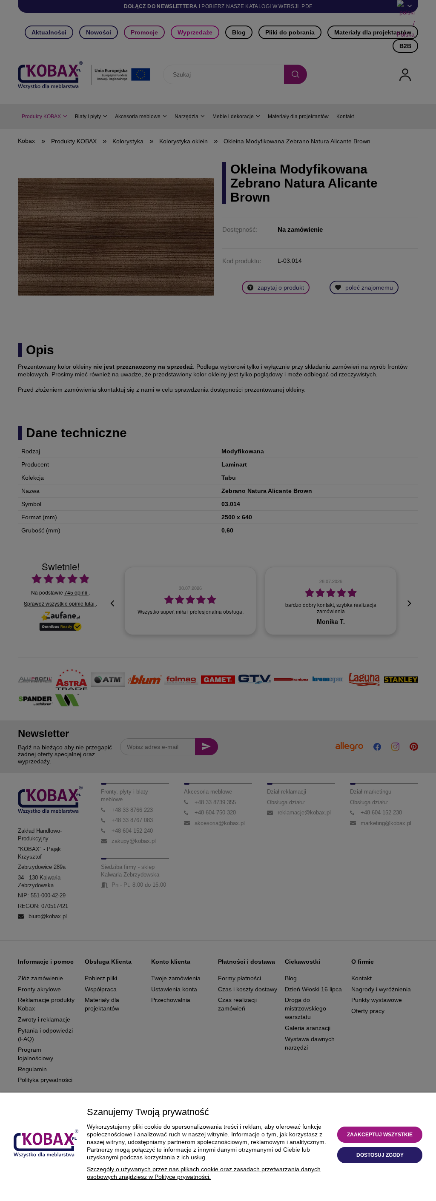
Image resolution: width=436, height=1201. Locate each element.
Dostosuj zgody (380, 1155)
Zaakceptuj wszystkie (380, 1135)
